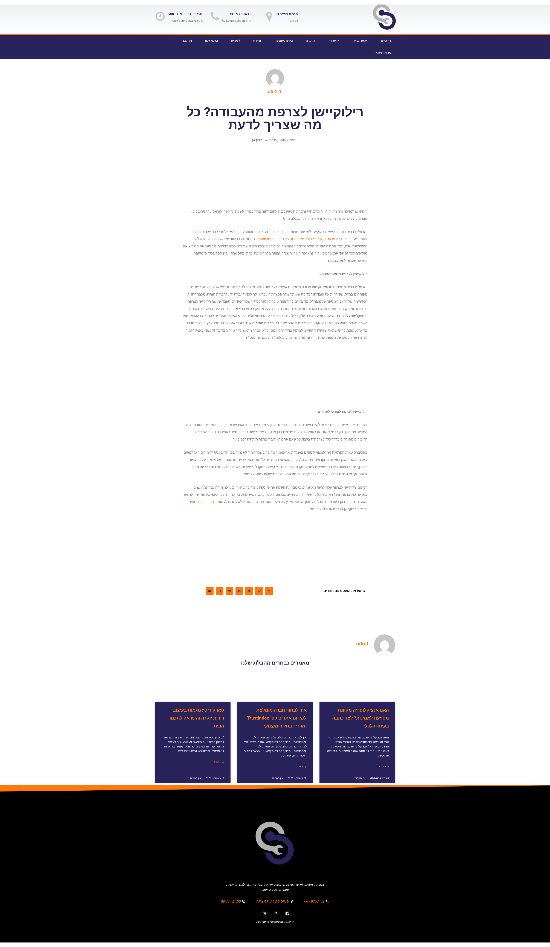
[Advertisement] (274, 178)
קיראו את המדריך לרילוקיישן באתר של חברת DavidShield (298, 239)
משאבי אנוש (361, 41)
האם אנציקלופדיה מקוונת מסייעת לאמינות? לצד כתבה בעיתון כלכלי (360, 718)
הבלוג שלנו (211, 41)
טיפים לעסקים (284, 41)
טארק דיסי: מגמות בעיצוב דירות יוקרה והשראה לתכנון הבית (197, 718)
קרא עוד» (384, 766)
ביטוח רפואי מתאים (203, 502)
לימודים (235, 41)
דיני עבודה (334, 41)
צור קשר (187, 41)
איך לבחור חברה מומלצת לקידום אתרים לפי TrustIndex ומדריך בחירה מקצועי (277, 718)
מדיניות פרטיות (382, 53)
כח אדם (310, 41)
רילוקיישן (257, 140)
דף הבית (386, 41)
